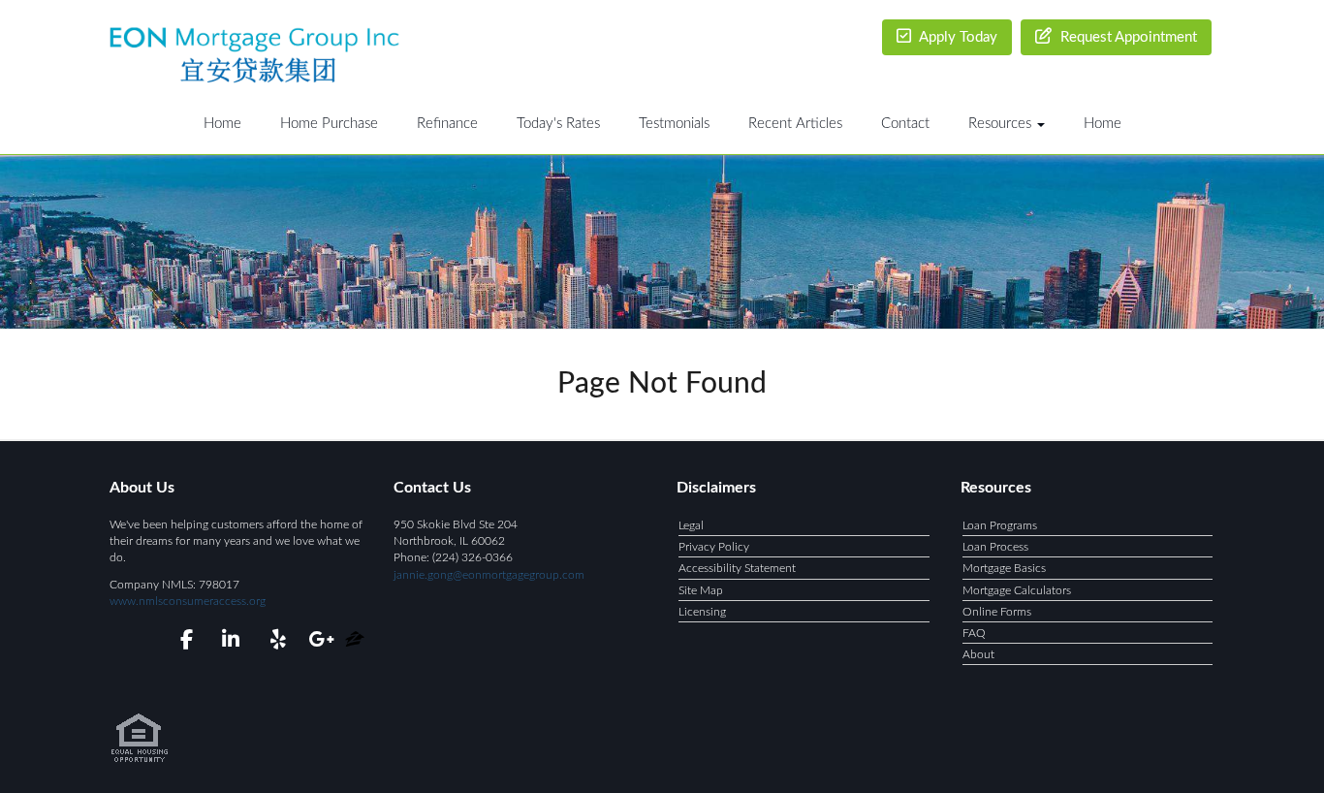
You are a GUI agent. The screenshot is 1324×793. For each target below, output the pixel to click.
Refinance (447, 123)
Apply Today (956, 37)
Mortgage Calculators (1016, 590)
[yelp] (274, 643)
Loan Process (995, 547)
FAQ (974, 633)
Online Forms (996, 612)
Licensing (702, 612)
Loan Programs (999, 525)
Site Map (700, 590)
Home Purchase (329, 123)
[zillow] (354, 643)
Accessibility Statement (737, 568)
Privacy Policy (713, 547)
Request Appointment (1126, 37)
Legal (691, 525)
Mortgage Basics (1004, 568)
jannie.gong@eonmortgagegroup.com (489, 575)
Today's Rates (558, 123)
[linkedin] (227, 643)
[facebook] (181, 643)
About (978, 654)
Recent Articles (795, 123)
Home (222, 123)
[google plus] (320, 643)
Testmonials (674, 123)
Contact (905, 123)
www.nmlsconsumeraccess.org (188, 601)
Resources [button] (1001, 123)
